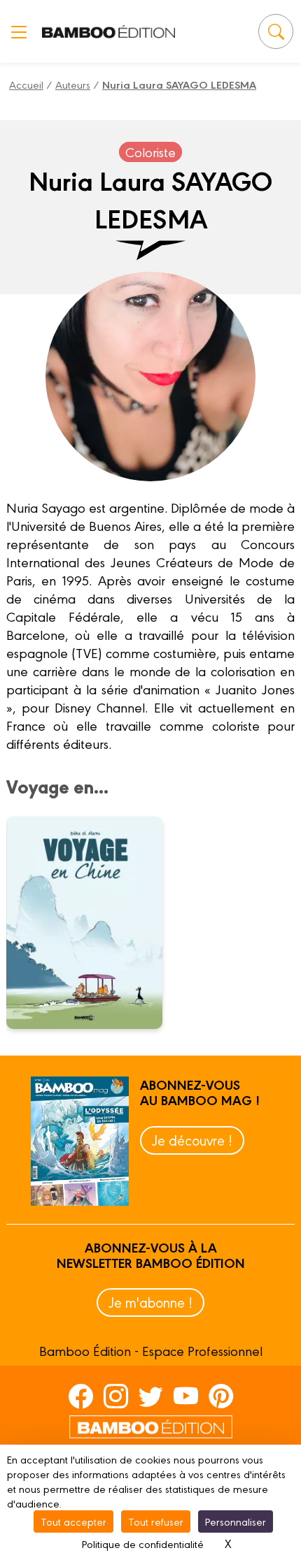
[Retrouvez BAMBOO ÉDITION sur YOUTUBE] (186, 1396)
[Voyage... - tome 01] (93, 923)
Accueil (26, 84)
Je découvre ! (192, 1139)
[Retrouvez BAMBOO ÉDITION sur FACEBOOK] (81, 1396)
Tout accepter (73, 1521)
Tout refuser (155, 1521)
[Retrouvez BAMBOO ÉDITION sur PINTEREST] (221, 1396)
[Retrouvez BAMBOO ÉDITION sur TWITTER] (151, 1396)
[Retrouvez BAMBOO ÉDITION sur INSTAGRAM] (116, 1396)
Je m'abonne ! (150, 1301)
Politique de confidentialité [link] (143, 1543)
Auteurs (72, 84)
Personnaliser (235, 1521)
